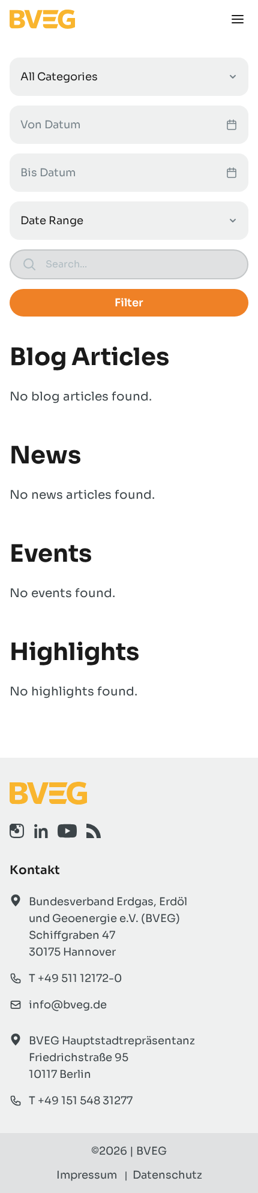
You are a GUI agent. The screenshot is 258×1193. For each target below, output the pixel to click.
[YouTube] (67, 831)
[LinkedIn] (41, 831)
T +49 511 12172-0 (75, 978)
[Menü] (237, 19)
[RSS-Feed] (93, 831)
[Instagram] (17, 831)
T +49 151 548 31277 (81, 1100)
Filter (129, 302)
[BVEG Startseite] (129, 793)
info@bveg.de (68, 1004)
